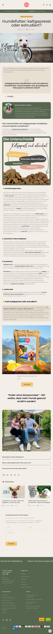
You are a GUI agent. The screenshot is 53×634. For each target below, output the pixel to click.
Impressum (5, 595)
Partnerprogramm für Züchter (34, 599)
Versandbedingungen (8, 603)
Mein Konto (24, 584)
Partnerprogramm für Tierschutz (32, 603)
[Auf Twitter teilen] (11, 475)
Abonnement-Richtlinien (9, 605)
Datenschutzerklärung (8, 597)
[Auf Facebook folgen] (3, 620)
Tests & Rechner (25, 576)
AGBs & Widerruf (6, 600)
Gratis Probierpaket (26, 587)
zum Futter (27, 384)
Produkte (23, 574)
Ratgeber (23, 579)
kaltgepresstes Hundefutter (26, 16)
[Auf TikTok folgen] (10, 620)
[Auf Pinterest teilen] (15, 475)
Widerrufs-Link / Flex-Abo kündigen (9, 609)
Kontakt (4, 612)
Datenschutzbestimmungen (26, 522)
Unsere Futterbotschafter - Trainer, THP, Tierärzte (33, 607)
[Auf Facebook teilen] (7, 475)
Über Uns (23, 582)
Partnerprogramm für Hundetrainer (32, 596)
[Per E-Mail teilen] (18, 475)
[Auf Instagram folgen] (7, 620)
